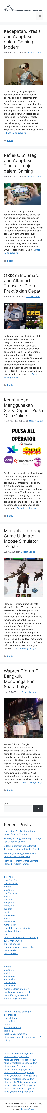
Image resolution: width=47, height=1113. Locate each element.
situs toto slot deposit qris (17, 928)
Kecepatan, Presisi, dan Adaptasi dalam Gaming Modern (23, 39)
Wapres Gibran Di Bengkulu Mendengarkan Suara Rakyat (21, 678)
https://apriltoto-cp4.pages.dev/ (20, 1060)
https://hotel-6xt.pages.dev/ (18, 1066)
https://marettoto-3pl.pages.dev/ (20, 1063)
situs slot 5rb (10, 1018)
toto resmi (9, 1031)
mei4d (7, 912)
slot (5, 934)
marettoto (9, 905)
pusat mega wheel (13, 941)
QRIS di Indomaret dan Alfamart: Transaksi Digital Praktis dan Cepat (22, 283)
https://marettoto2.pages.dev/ (19, 1072)
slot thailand (10, 1015)
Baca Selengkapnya (16, 133)
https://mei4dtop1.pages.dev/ (18, 1091)
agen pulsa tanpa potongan (17, 1011)
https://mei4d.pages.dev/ (16, 1056)
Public (10, 140)
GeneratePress (27, 1109)
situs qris (8, 899)
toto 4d (7, 1024)
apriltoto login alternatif (15, 998)
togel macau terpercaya (16, 1034)
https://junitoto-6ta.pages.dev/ (19, 1053)
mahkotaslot (10, 921)
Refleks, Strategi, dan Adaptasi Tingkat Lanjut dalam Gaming (21, 163)
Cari (6, 803)
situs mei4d (10, 979)
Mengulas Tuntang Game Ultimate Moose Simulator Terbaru (22, 538)
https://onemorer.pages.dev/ (18, 1069)
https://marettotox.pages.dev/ (19, 1079)
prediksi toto (10, 1021)
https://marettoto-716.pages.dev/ (20, 1075)
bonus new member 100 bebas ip (21, 937)
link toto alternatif (12, 1027)
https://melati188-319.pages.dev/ (20, 1085)
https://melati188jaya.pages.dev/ (20, 1082)
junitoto (7, 886)
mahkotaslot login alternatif (17, 992)
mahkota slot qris (12, 931)
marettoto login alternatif (16, 989)
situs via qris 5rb (12, 944)
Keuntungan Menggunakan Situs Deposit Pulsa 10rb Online (23, 407)
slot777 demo (11, 883)
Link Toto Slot (11, 880)
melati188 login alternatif (16, 995)
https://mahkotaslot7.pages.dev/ (20, 1088)
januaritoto (9, 890)
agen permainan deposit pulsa (19, 947)
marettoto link (11, 950)
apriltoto (8, 909)
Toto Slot (8, 877)
